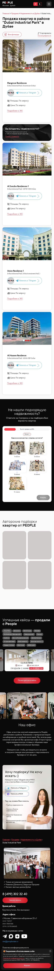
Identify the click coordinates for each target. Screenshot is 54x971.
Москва (6, 5)
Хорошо (27, 965)
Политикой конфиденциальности (13, 958)
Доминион (17, 631)
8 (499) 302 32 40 (15, 894)
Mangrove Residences (17, 83)
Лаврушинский (29, 634)
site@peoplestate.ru (10, 942)
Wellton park (31, 645)
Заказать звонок (15, 900)
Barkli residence (22, 641)
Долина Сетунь (36, 638)
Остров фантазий (9, 641)
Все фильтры (13, 34)
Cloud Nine (7, 631)
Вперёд (43, 497)
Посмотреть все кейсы (27, 680)
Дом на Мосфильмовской (20, 638)
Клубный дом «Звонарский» (12, 634)
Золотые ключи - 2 (36, 641)
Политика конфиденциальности (16, 948)
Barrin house (27, 631)
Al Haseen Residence (16, 356)
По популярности (44, 36)
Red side (37, 631)
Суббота (6, 638)
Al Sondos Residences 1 (18, 186)
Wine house (20, 645)
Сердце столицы (9, 645)
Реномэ (39, 634)
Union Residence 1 (15, 271)
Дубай (12, 5)
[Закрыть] (50, 951)
